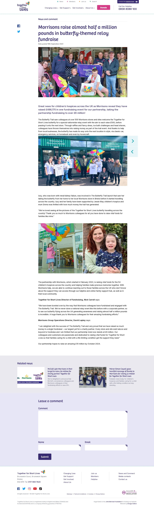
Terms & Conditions (80, 494)
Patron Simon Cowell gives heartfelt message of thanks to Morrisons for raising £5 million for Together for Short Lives (122, 372)
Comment (43, 408)
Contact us (123, 479)
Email (87, 442)
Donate (103, 7)
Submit (45, 456)
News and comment (48, 19)
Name (41, 442)
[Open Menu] (58, 8)
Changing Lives (51, 8)
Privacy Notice (100, 494)
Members (72, 1)
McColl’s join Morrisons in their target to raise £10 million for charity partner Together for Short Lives (60, 372)
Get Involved (77, 8)
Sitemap (69, 494)
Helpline (94, 479)
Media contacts (125, 476)
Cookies (91, 494)
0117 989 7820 (34, 482)
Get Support (65, 8)
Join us (83, 1)
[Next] (132, 141)
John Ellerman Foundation (114, 501)
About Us (89, 8)
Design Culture (132, 503)
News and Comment (127, 473)
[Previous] (132, 151)
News (61, 1)
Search (94, 1)
